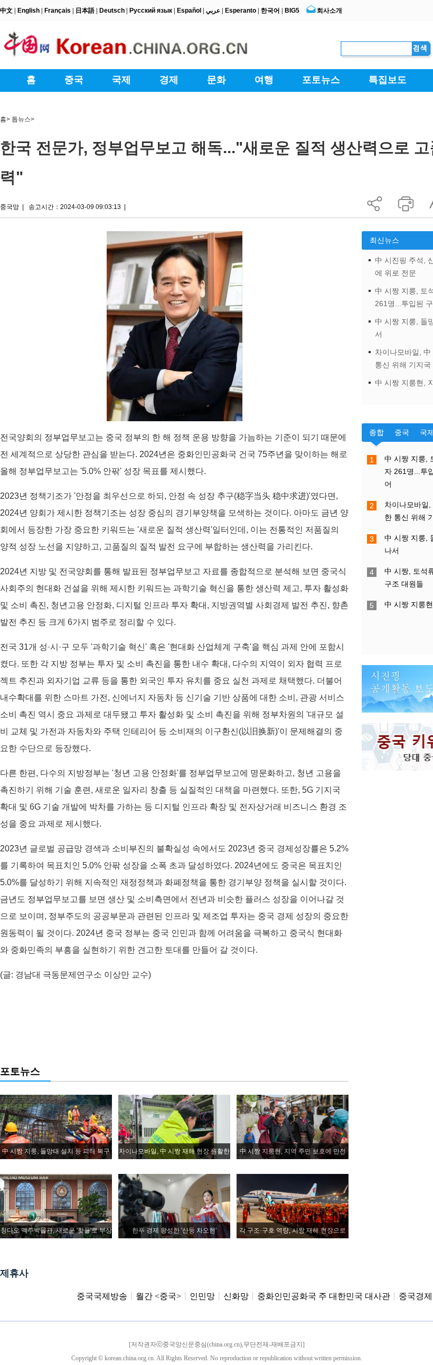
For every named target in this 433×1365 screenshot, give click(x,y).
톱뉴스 (21, 119)
